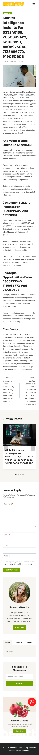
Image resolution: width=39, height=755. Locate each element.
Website (7, 556)
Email (6, 545)
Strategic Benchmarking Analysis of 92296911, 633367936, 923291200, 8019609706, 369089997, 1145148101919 (29, 391)
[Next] (33, 448)
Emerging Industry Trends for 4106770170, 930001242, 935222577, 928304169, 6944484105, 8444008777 (10, 389)
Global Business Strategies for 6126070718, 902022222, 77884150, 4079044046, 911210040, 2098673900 (19, 457)
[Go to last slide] (6, 448)
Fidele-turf (7, 13)
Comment (8, 504)
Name (7, 535)
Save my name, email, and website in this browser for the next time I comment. (19, 563)
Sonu (6, 61)
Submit (19, 683)
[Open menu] (33, 4)
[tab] (15, 474)
